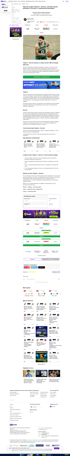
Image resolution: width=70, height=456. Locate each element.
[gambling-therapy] (47, 445)
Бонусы (36, 1)
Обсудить (32, 259)
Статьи (19, 1)
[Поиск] (63, 1)
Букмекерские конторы (30, 1)
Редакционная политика (14, 420)
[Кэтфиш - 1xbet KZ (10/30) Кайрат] (35, 455)
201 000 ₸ (55, 232)
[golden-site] (16, 445)
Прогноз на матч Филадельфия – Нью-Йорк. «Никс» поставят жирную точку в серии (53, 332)
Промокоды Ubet (43, 396)
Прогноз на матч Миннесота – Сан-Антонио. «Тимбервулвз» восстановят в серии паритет (29, 332)
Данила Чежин (30, 18)
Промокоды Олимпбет (44, 392)
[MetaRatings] (13, 425)
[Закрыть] (68, 455)
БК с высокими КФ (54, 390)
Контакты (11, 404)
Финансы (31, 411)
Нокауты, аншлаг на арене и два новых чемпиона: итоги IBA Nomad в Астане (54, 380)
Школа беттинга (42, 1)
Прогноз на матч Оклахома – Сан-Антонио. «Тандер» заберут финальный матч (54, 145)
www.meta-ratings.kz (22, 430)
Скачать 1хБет (52, 393)
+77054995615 (44, 434)
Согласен (56, 448)
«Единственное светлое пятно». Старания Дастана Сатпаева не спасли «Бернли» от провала (29, 381)
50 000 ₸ (55, 241)
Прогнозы (23, 1)
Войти (67, 1)
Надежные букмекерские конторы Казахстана (20, 390)
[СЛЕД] (60, 145)
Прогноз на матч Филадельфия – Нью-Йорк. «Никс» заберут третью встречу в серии (28, 357)
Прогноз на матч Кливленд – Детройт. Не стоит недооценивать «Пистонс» (41, 344)
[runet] (11, 445)
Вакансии (11, 407)
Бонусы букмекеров (34, 390)
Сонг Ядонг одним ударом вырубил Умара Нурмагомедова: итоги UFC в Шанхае (41, 381)
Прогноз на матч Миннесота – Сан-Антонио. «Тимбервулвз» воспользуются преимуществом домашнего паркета (54, 345)
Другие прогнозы (28, 300)
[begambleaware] (40, 445)
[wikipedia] (23, 445)
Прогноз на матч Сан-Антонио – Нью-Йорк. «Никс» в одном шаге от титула (28, 145)
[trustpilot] (31, 445)
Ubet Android (52, 396)
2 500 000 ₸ (55, 28)
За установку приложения (32, 396)
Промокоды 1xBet (43, 395)
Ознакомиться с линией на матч (41, 77)
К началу (13, 7)
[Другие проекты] (4, 1)
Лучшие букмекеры (13, 392)
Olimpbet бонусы (43, 393)
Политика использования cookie (15, 416)
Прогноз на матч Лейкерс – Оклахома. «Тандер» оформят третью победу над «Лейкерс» (29, 344)
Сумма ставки (27, 198)
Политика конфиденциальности (15, 413)
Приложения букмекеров (14, 393)
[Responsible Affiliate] (56, 445)
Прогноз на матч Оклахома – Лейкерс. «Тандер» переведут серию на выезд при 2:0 (54, 357)
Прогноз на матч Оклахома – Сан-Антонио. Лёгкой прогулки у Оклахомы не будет (41, 319)
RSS (10, 411)
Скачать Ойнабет (53, 392)
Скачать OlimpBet (53, 395)
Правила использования (14, 414)
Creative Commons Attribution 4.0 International (34, 439)
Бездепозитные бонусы (34, 392)
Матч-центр (11, 1)
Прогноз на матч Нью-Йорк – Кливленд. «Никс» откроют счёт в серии (28, 319)
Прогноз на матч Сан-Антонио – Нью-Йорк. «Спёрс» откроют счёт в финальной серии (41, 145)
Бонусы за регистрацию (34, 393)
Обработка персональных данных (16, 418)
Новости (15, 1)
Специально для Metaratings (15, 409)
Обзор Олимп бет (13, 395)
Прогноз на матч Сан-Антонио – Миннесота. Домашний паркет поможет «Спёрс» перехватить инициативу (53, 320)
